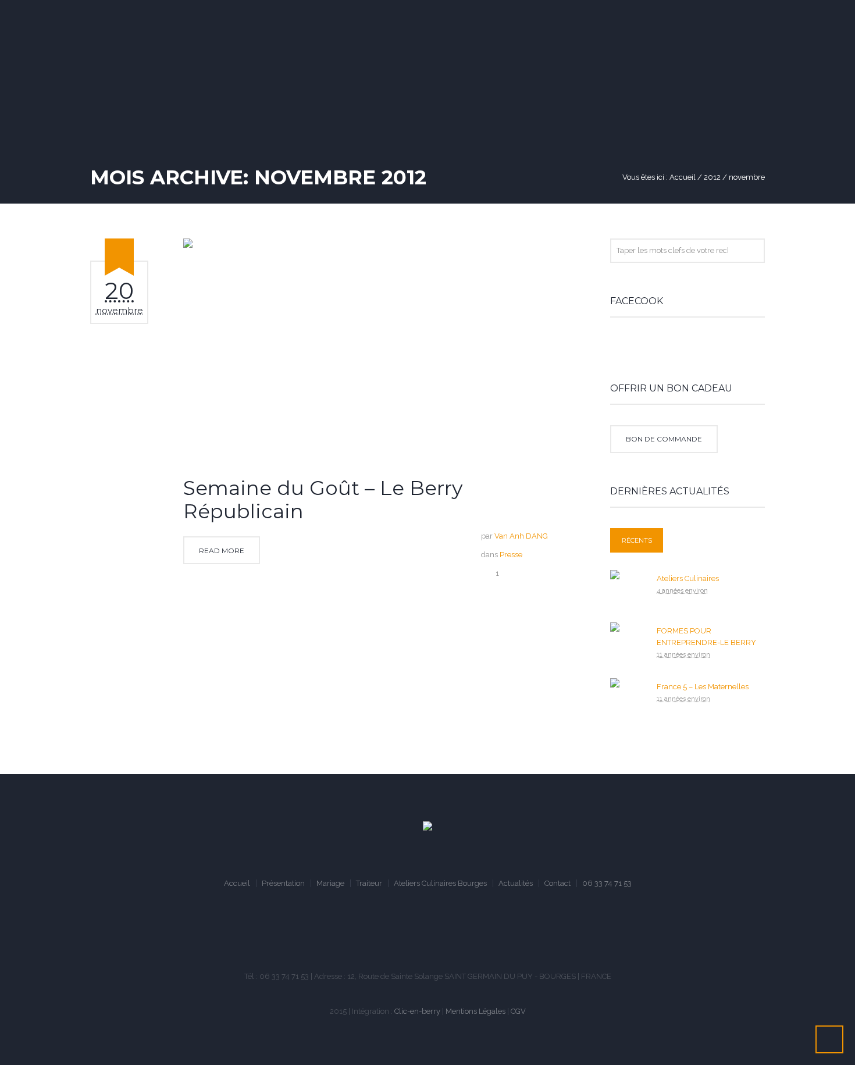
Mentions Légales (475, 1011)
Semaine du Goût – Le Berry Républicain (322, 499)
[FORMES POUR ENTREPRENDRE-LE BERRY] (627, 639)
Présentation (283, 883)
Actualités (515, 883)
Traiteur (369, 883)
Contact (557, 883)
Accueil (682, 177)
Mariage (330, 883)
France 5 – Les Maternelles (703, 686)
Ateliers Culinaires (688, 578)
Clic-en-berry (417, 1011)
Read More (221, 550)
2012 (712, 177)
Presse (511, 554)
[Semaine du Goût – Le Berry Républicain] (379, 348)
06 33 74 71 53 (607, 883)
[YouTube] (429, 933)
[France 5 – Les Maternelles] (627, 694)
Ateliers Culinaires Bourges (440, 883)
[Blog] (464, 933)
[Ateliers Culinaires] (627, 586)
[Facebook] (394, 933)
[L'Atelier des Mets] (427, 827)
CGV (518, 1011)
